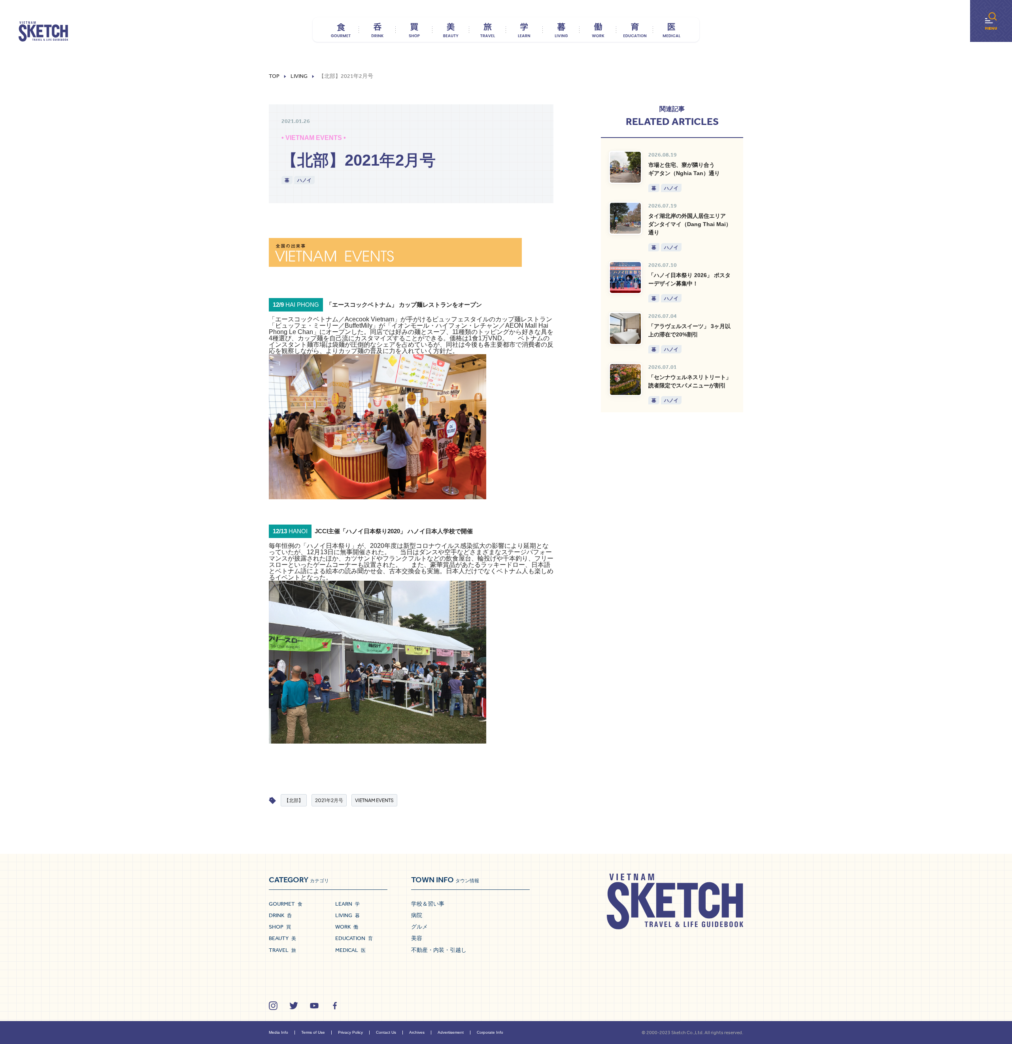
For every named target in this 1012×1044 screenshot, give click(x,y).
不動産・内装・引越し (438, 950)
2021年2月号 (329, 800)
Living (299, 76)
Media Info (278, 1032)
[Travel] (487, 29)
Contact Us (386, 1032)
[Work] (598, 29)
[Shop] (414, 29)
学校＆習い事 (427, 904)
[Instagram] (273, 1005)
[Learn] (524, 29)
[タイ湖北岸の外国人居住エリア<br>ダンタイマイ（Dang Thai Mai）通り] (625, 218)
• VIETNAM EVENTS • (313, 137)
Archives (417, 1032)
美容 (416, 938)
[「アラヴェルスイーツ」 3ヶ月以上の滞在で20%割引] (625, 328)
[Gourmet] (340, 29)
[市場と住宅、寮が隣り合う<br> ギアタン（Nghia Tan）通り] (625, 167)
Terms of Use (313, 1032)
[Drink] (377, 29)
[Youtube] (314, 1005)
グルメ (419, 926)
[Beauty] (450, 29)
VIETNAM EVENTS (374, 800)
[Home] (43, 31)
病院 (416, 915)
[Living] (561, 29)
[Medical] (671, 29)
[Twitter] (293, 1005)
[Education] (634, 29)
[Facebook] (334, 1005)
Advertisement (451, 1032)
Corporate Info (490, 1032)
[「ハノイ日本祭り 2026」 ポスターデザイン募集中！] (625, 277)
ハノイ (304, 180)
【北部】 (293, 800)
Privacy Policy (350, 1032)
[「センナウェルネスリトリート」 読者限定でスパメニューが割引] (625, 379)
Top (274, 76)
